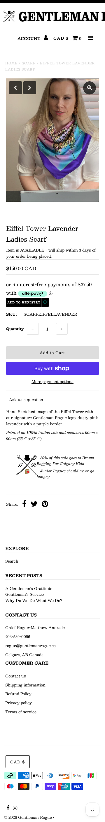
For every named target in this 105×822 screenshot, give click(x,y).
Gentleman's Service (24, 594)
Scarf (29, 63)
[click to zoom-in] (89, 87)
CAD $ (61, 38)
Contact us (15, 676)
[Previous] (15, 87)
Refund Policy (18, 694)
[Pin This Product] (45, 504)
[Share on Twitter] (34, 504)
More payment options (53, 382)
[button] (27, 302)
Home (11, 63)
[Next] (29, 87)
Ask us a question (26, 399)
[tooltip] (45, 302)
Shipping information (25, 685)
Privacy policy (18, 703)
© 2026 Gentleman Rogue (28, 817)
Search (11, 561)
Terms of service (20, 712)
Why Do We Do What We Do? (33, 600)
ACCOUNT (29, 38)
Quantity (15, 329)
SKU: (11, 314)
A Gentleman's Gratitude (28, 588)
